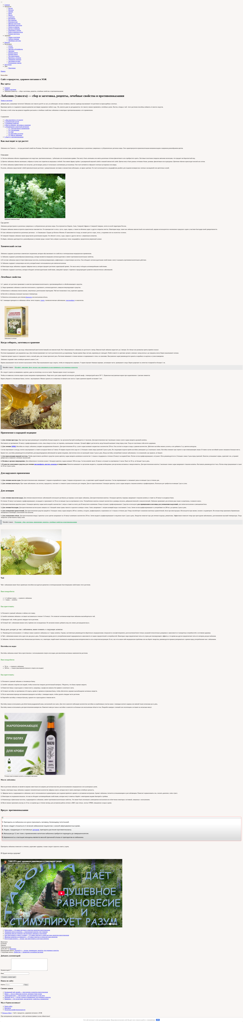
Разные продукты (14, 34)
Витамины (11, 18)
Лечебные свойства (12, 123)
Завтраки (11, 51)
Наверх (3, 71)
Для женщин (13, 130)
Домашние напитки (14, 59)
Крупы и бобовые (14, 29)
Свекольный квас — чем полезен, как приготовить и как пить (25, 995)
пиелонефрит (70, 300)
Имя (2, 973)
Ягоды (10, 8)
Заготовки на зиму (14, 61)
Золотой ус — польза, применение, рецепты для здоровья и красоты (37, 950)
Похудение (8, 64)
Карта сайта (8, 1006)
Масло (10, 15)
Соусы (10, 46)
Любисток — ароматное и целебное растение (28, 952)
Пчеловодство (13, 22)
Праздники (12, 68)
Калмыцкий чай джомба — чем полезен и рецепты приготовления (26, 992)
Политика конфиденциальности (15, 1010)
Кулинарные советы (14, 63)
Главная (7, 5)
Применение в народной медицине (17, 127)
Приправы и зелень (14, 30)
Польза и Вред (4, 75)
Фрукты (11, 10)
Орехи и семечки (13, 27)
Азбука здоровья (13, 39)
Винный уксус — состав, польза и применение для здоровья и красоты (28, 997)
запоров (35, 830)
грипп (42, 300)
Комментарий (6, 970)
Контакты (8, 1008)
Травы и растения (14, 37)
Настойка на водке (15, 133)
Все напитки (12, 20)
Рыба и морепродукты (15, 32)
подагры (54, 464)
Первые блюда (13, 52)
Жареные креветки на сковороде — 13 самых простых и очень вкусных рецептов (31, 937)
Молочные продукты (15, 25)
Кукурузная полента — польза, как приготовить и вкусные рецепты (27, 938)
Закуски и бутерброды (15, 49)
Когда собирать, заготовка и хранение (18, 125)
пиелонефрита (39, 464)
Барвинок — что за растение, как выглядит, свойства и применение (27, 999)
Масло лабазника (15, 135)
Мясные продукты (14, 23)
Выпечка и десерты (14, 58)
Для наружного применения (18, 128)
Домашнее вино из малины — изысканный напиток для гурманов (26, 932)
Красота (7, 42)
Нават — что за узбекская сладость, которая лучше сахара (23, 994)
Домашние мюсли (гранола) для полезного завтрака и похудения (26, 933)
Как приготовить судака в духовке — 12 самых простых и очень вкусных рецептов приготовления (37, 935)
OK (158, 1020)
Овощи (10, 11)
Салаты (10, 47)
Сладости (11, 17)
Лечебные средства (14, 41)
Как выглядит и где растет (14, 120)
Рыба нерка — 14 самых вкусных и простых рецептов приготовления (27, 930)
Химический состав (12, 121)
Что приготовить (13, 56)
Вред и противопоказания (14, 137)
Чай (10, 132)
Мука (10, 13)
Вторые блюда (13, 54)
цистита (47, 464)
